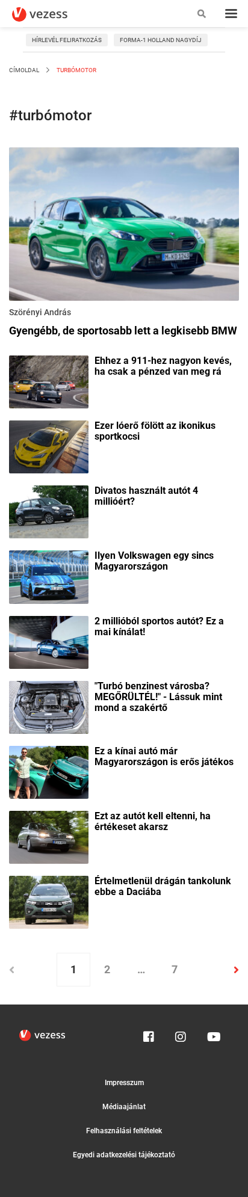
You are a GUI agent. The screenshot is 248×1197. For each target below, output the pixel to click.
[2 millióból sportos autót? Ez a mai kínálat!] (48, 641)
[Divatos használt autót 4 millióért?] (48, 511)
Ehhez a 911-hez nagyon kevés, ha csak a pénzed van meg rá (163, 366)
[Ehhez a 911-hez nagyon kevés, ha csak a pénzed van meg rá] (48, 381)
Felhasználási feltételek (124, 1131)
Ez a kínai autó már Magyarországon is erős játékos (164, 757)
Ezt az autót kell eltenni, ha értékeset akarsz (153, 821)
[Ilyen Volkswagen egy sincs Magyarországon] (48, 576)
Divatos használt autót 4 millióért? (146, 496)
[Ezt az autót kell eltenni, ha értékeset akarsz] (48, 836)
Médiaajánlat (124, 1107)
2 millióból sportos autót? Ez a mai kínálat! (159, 627)
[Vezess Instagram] (180, 1034)
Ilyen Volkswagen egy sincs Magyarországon (154, 561)
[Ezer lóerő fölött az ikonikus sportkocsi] (48, 446)
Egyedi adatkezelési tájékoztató (124, 1155)
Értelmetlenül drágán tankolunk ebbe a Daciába (163, 886)
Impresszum (124, 1083)
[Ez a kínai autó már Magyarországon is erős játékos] (48, 771)
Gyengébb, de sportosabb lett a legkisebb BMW (123, 330)
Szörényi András (40, 312)
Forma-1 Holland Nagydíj (161, 40)
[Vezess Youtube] (212, 1034)
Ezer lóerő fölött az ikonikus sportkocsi (155, 431)
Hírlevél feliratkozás (67, 40)
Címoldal (24, 70)
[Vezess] (51, 14)
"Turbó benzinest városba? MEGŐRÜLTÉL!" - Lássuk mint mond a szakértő (158, 697)
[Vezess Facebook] (148, 1034)
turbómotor (75, 70)
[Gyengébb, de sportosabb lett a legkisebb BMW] (124, 226)
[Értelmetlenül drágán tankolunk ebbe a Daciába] (48, 901)
